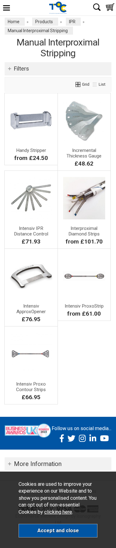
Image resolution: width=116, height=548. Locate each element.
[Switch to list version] (95, 84)
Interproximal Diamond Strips (84, 231)
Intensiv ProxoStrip (84, 306)
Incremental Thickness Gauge (84, 153)
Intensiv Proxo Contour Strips (31, 386)
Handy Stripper (31, 150)
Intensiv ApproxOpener (31, 308)
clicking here (58, 512)
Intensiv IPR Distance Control (31, 231)
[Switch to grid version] (78, 84)
